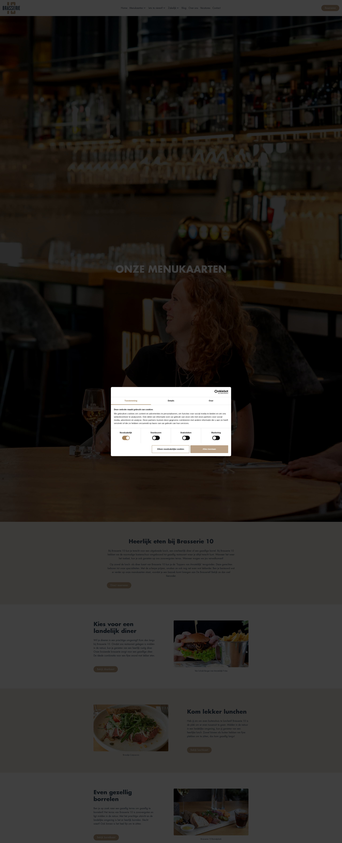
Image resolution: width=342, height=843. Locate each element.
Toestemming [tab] (131, 401)
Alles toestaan (209, 449)
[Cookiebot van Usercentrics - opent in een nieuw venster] (216, 392)
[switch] (156, 438)
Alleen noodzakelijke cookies (170, 449)
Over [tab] (211, 401)
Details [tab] (171, 401)
